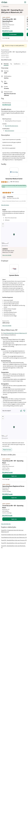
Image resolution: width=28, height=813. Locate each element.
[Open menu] (1, 63)
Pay (11, 64)
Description (25, 64)
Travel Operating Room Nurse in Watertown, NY (15, 333)
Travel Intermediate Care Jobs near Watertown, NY (13, 534)
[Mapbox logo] (5, 245)
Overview (6, 64)
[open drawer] (25, 2)
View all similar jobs (6, 524)
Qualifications (17, 64)
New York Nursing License (11, 126)
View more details (6, 255)
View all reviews (5, 205)
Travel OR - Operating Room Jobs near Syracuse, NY (14, 540)
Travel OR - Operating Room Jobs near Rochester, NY (13, 546)
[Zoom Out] (3, 226)
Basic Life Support (9, 130)
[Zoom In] (3, 224)
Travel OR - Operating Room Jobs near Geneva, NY (13, 543)
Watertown (6, 6)
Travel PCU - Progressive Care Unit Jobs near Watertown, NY (12, 531)
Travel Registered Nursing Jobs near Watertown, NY (14, 537)
